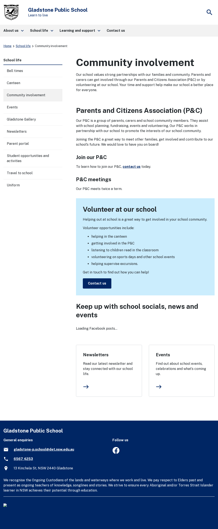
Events (163, 354)
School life (23, 46)
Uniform (13, 185)
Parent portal (18, 144)
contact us (132, 167)
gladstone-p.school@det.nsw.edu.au (44, 449)
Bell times (15, 71)
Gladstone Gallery (21, 119)
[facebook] (115, 453)
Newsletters (96, 354)
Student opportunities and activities (28, 158)
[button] (13, 31)
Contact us (97, 283)
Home (7, 46)
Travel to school (20, 173)
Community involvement (26, 95)
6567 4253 (23, 459)
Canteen (13, 83)
